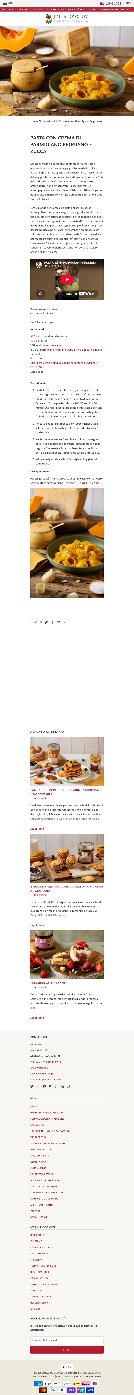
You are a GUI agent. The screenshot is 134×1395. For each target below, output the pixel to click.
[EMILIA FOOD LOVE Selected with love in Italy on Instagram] (69, 1086)
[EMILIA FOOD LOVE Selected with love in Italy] (67, 19)
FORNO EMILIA (38, 1167)
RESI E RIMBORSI (39, 1271)
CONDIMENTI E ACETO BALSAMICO (49, 1131)
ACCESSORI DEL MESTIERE (45, 1180)
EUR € (67, 1367)
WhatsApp (42, 1067)
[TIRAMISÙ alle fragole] (67, 955)
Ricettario (45, 121)
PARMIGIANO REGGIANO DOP (46, 1112)
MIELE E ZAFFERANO (41, 1205)
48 (83, 483)
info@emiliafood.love (50, 1079)
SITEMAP (35, 1309)
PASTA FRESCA (38, 1137)
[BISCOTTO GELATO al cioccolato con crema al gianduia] (67, 859)
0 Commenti (40, 798)
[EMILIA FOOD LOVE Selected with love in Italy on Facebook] (38, 1086)
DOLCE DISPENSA (39, 1155)
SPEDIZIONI (36, 1259)
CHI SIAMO (36, 1241)
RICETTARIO (37, 1235)
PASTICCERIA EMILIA (41, 1174)
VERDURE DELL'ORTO (42, 1149)
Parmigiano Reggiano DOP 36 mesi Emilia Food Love (71, 349)
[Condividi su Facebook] (52, 622)
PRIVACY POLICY (39, 1278)
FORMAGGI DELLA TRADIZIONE (47, 1118)
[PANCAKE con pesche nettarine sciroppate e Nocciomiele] (67, 762)
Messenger (48, 1073)
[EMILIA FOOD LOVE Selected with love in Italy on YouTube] (44, 1086)
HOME (33, 1106)
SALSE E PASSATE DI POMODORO (48, 1143)
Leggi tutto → (38, 828)
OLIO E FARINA (38, 1161)
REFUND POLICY (39, 1302)
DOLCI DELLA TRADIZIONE (44, 1186)
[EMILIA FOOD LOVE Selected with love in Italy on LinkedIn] (63, 1086)
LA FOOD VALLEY (39, 1253)
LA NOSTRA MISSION (41, 1247)
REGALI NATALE (39, 1217)
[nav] (8, 3)
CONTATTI (36, 1290)
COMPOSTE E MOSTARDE (44, 1198)
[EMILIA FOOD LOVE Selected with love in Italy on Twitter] (32, 1086)
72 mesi (96, 483)
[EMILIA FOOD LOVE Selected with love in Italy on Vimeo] (50, 1086)
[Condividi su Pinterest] (58, 622)
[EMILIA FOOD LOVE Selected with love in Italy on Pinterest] (56, 1086)
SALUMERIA (37, 1124)
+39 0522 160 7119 (51, 1062)
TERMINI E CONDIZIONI (43, 1265)
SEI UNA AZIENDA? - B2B (43, 1284)
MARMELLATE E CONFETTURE (47, 1192)
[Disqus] (67, 677)
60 (87, 483)
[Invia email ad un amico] (64, 622)
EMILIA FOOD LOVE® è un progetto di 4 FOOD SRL (67, 1373)
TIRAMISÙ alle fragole (49, 983)
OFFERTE (35, 1211)
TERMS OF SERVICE (41, 1296)
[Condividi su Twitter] (46, 622)
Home (35, 121)
